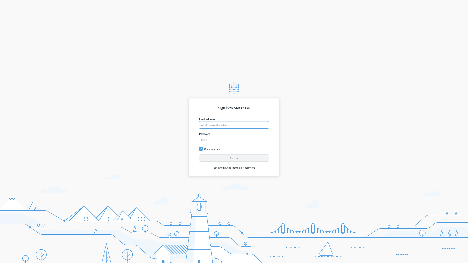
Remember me (212, 148)
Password (204, 133)
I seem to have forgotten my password (234, 167)
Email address (207, 119)
